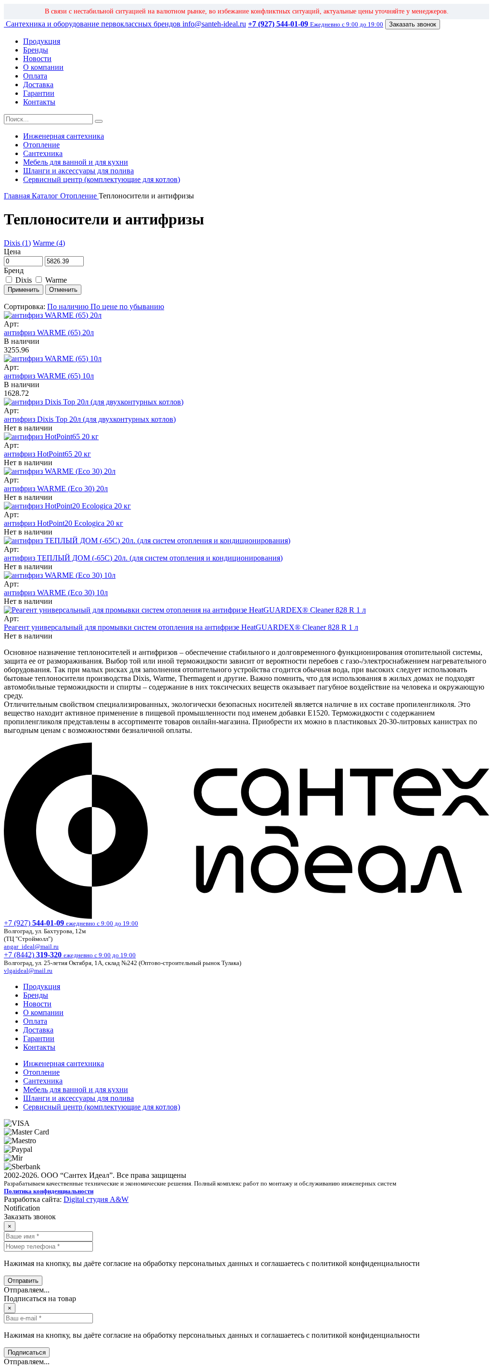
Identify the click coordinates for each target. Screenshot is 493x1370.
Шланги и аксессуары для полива (78, 171)
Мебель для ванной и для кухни (75, 162)
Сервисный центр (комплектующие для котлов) (101, 179)
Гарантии (38, 93)
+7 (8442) (70, 955)
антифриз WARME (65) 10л (49, 376)
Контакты (39, 102)
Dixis (23, 280)
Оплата (35, 76)
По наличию (69, 306)
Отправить (23, 1280)
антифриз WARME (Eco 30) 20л (56, 488)
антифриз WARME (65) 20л (49, 332)
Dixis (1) (17, 243)
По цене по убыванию (127, 306)
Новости (37, 58)
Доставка (38, 84)
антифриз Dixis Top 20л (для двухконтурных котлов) (90, 419)
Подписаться (27, 1352)
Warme (55, 280)
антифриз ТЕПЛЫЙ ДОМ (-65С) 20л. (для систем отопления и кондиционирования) (143, 558)
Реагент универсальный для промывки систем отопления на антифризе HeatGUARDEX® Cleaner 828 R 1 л (181, 627)
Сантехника (43, 153)
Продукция (41, 41)
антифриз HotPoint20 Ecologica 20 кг (63, 523)
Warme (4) (49, 243)
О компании (43, 67)
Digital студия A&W (96, 1199)
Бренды (35, 50)
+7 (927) (71, 923)
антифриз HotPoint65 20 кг (47, 454)
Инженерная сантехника (63, 136)
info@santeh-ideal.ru (214, 24)
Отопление (41, 145)
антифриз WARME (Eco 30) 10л (56, 592)
